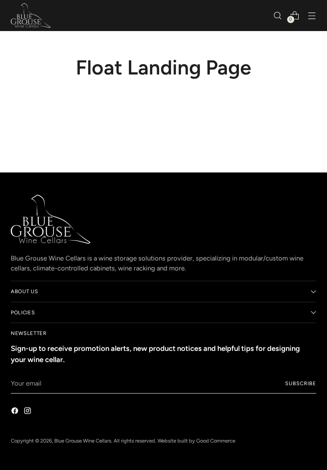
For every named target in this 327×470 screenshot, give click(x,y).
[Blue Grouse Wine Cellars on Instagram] (28, 412)
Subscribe (300, 383)
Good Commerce (215, 441)
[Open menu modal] (312, 15)
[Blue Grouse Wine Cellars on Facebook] (15, 412)
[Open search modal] (278, 15)
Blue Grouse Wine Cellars (82, 441)
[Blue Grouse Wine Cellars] (31, 15)
